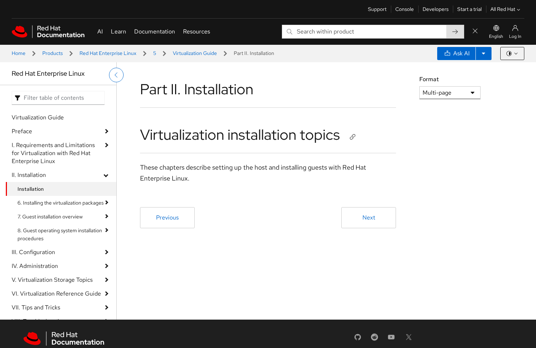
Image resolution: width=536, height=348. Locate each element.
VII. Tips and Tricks (36, 307)
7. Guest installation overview (50, 216)
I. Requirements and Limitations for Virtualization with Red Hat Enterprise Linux (53, 153)
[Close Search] (475, 31)
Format (429, 79)
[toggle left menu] (116, 75)
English (496, 36)
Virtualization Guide (195, 53)
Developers (435, 9)
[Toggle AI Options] (483, 53)
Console (404, 9)
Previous (167, 217)
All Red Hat (502, 9)
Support (377, 9)
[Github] (357, 339)
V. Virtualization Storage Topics (52, 280)
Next (368, 217)
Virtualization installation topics (240, 134)
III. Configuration (33, 252)
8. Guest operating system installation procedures (60, 234)
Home (19, 53)
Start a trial (469, 9)
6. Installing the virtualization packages (61, 202)
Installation (31, 189)
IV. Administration (35, 266)
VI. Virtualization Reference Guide (56, 293)
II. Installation (29, 175)
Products (52, 53)
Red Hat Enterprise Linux (107, 53)
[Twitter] (408, 339)
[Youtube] (391, 339)
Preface (22, 131)
